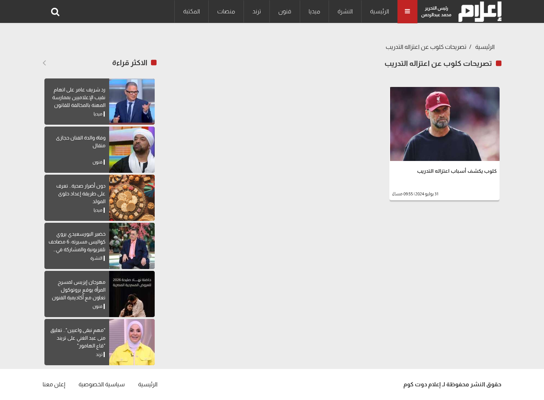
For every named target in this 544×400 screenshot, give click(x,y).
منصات (226, 11)
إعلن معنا (54, 384)
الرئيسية (379, 11)
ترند (256, 11)
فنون (284, 11)
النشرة (345, 11)
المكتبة (191, 11)
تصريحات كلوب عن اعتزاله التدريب (426, 47)
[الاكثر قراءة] (44, 63)
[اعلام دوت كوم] (478, 11)
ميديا (314, 11)
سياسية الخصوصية (101, 384)
